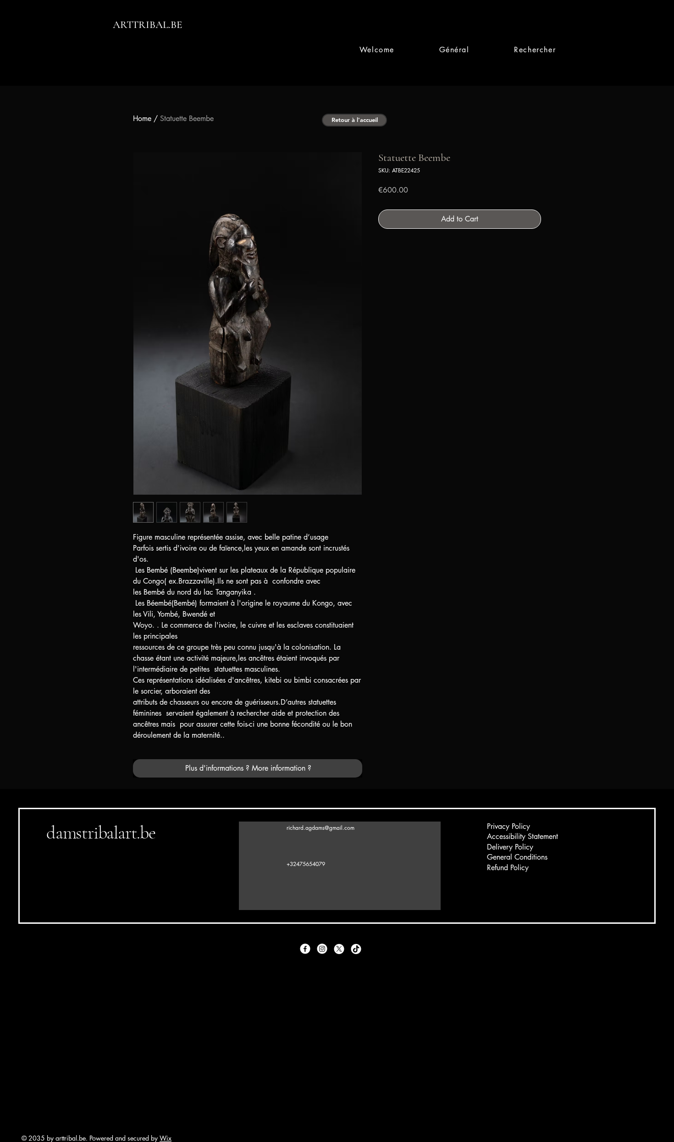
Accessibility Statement (522, 836)
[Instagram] (322, 949)
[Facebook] (305, 949)
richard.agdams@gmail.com (320, 828)
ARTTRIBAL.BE (147, 24)
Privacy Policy (508, 826)
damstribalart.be (100, 833)
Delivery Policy (510, 847)
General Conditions (517, 857)
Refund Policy (508, 867)
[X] (339, 949)
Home (142, 118)
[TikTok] (356, 949)
